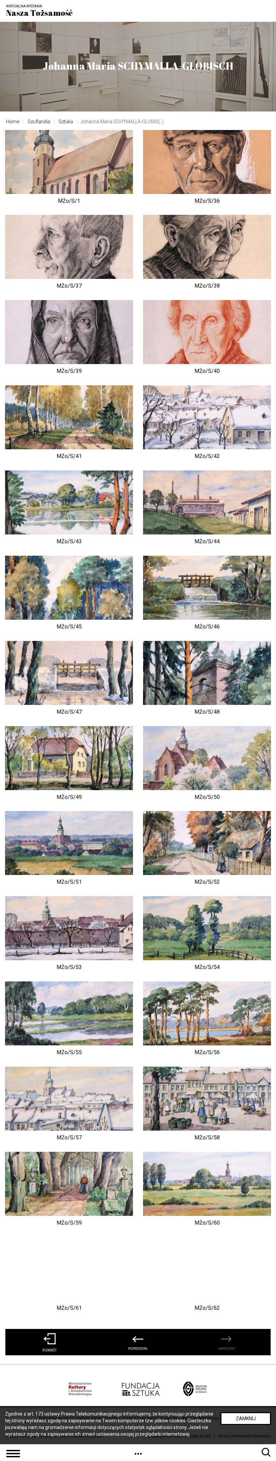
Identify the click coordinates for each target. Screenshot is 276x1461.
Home (12, 121)
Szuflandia (39, 121)
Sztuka (66, 121)
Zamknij (246, 1418)
